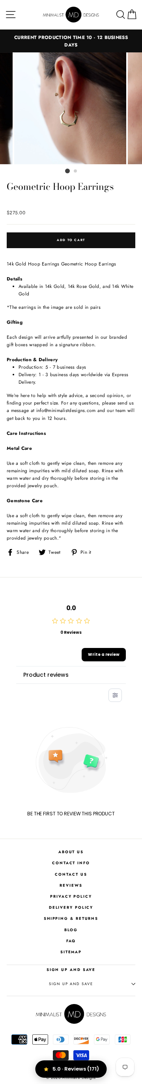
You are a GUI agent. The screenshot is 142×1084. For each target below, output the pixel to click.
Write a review (104, 654)
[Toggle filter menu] (115, 695)
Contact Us (71, 874)
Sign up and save (71, 984)
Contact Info (71, 863)
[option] (71, 40)
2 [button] (76, 171)
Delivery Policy (71, 907)
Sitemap (71, 952)
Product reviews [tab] (46, 675)
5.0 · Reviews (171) (75, 1069)
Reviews (71, 885)
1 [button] (67, 171)
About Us (71, 852)
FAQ (71, 941)
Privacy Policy (71, 896)
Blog (71, 930)
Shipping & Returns (71, 918)
